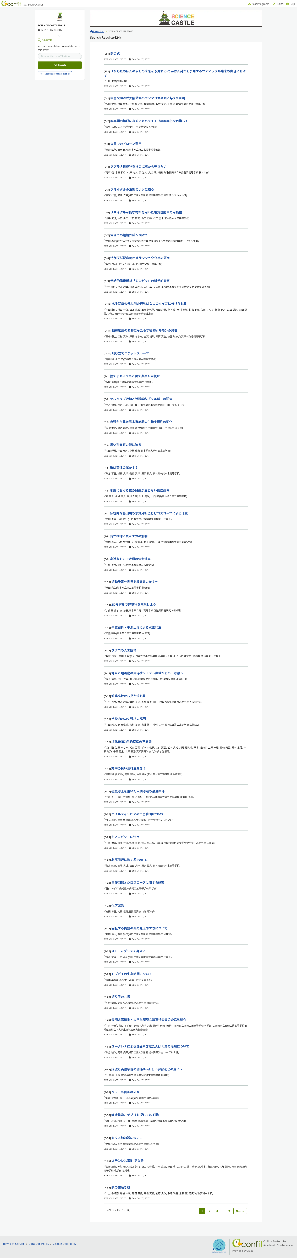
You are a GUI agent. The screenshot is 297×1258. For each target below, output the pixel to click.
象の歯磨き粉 (120, 1187)
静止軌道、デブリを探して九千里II (136, 1115)
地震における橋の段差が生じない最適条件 (139, 490)
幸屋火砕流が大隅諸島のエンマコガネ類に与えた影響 (147, 98)
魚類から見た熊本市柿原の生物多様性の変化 (141, 422)
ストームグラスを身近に (128, 951)
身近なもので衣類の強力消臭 (130, 559)
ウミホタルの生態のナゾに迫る (132, 189)
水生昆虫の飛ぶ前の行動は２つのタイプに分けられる (149, 303)
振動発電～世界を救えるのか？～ (134, 582)
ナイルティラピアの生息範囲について (137, 814)
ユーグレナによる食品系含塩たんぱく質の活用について (150, 1046)
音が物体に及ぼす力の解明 (128, 536)
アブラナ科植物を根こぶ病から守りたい (138, 166)
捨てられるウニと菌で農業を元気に (135, 376)
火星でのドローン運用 (125, 144)
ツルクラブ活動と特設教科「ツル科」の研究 (141, 399)
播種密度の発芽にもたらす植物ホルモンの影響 (144, 330)
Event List (98, 31)
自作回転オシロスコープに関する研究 (137, 882)
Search (47, 40)
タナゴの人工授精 (123, 650)
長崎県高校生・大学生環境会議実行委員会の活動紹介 (148, 1019)
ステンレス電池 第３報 (127, 1161)
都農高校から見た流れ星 (128, 696)
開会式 (115, 54)
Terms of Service (14, 1244)
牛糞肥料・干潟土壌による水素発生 (136, 627)
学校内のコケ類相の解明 (128, 719)
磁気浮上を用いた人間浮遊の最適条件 (137, 791)
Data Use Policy (39, 1244)
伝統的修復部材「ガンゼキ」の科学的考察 (140, 281)
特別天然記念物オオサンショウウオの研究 (140, 258)
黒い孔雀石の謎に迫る (125, 445)
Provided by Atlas (242, 1250)
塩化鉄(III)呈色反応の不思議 (131, 741)
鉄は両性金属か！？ (124, 467)
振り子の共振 (120, 997)
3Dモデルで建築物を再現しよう (133, 604)
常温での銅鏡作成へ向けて (129, 235)
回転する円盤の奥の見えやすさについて (139, 928)
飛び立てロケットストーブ (130, 353)
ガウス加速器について (126, 1138)
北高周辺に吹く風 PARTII (129, 860)
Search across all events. (57, 73)
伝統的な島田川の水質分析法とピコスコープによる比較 (149, 513)
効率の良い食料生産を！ (128, 768)
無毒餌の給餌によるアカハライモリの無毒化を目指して (149, 121)
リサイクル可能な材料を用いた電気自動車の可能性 (146, 212)
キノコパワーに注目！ (126, 837)
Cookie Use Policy (64, 1244)
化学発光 (117, 905)
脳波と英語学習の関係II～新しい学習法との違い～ (147, 1069)
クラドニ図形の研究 (125, 1092)
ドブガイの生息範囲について (131, 974)
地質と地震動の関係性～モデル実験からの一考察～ (147, 673)
